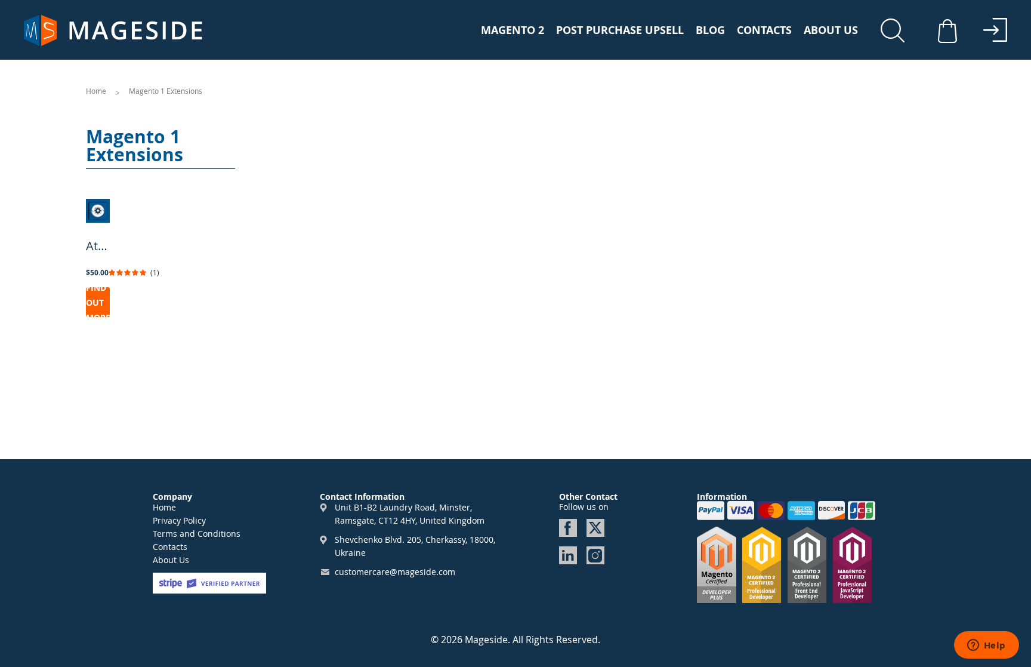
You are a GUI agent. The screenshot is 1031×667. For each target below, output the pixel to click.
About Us (831, 30)
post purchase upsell (620, 30)
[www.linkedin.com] (568, 555)
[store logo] (113, 30)
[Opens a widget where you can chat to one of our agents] (986, 646)
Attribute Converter (98, 246)
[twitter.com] (595, 528)
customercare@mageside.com (395, 571)
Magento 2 (512, 30)
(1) (154, 272)
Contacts (764, 30)
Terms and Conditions (196, 533)
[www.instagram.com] (595, 555)
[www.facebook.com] (568, 528)
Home (97, 91)
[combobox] (897, 33)
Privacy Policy (179, 520)
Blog (710, 30)
